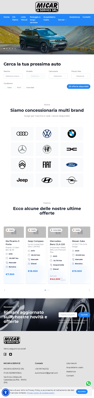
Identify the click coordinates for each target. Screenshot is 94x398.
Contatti (86, 17)
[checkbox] (5, 88)
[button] (5, 392)
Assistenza (74, 17)
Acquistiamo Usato (49, 18)
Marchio (7, 71)
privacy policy (79, 323)
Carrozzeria (53, 71)
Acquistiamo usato (74, 367)
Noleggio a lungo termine (35, 20)
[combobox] (13, 76)
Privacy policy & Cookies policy (41, 393)
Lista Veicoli (24, 18)
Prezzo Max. (76, 71)
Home (7, 17)
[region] (47, 258)
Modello (29, 71)
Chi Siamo (15, 18)
